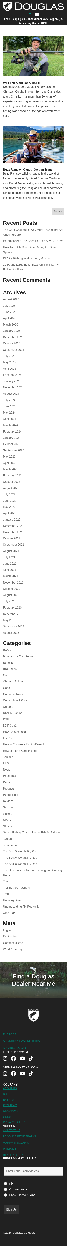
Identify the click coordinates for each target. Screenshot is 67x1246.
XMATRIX (9, 912)
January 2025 (11, 381)
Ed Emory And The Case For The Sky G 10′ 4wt (33, 240)
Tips (5, 881)
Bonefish (8, 662)
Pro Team (10, 1105)
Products (8, 788)
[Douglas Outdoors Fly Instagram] (7, 1059)
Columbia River (13, 694)
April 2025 (9, 368)
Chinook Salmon (13, 681)
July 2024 (9, 400)
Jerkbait (8, 757)
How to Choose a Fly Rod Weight (24, 744)
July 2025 (9, 356)
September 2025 (13, 349)
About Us (10, 1088)
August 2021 (11, 551)
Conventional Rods (15, 700)
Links (7, 1116)
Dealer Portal (14, 1154)
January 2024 (11, 437)
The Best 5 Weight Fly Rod (20, 851)
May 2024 (9, 412)
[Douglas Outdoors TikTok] (33, 1059)
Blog (7, 1094)
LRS (6, 763)
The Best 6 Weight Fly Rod (20, 857)
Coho (6, 687)
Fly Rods (8, 738)
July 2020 (9, 601)
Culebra (8, 706)
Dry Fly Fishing (12, 712)
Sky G (7, 819)
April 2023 (9, 463)
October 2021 (11, 538)
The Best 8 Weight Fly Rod (20, 863)
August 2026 (11, 299)
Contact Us (11, 1130)
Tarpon (7, 838)
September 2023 (13, 450)
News (6, 769)
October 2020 (11, 588)
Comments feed (13, 942)
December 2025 (13, 337)
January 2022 (11, 519)
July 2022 (9, 494)
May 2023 (9, 456)
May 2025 (9, 362)
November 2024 (13, 387)
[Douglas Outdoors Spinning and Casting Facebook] (15, 1074)
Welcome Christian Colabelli (22, 82)
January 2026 (11, 330)
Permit (7, 782)
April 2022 (9, 513)
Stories (7, 826)
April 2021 (9, 569)
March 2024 (10, 425)
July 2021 (9, 557)
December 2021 (13, 525)
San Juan (9, 807)
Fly (11, 1183)
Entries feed (10, 936)
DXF (6, 719)
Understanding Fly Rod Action (22, 906)
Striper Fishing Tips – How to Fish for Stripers (31, 832)
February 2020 (12, 607)
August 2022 (11, 488)
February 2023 (12, 475)
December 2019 (13, 613)
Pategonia (9, 775)
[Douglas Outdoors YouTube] (24, 1059)
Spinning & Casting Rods (21, 1041)
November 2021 (13, 532)
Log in (7, 930)
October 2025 (11, 343)
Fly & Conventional (22, 1195)
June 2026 (9, 312)
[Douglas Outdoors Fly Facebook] (15, 1059)
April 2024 (9, 418)
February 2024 (12, 431)
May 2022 (9, 506)
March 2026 (10, 324)
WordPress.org (12, 949)
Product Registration (20, 1136)
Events (8, 1099)
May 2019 (9, 620)
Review (8, 801)
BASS (7, 650)
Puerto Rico (10, 794)
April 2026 (9, 318)
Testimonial (10, 845)
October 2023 (11, 444)
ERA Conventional (15, 731)
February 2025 (12, 374)
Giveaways (11, 1110)
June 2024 (9, 406)
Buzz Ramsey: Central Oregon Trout (27, 169)
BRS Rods (10, 669)
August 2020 (11, 595)
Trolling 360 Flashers (16, 887)
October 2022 (11, 481)
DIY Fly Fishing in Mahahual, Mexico (26, 258)
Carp (6, 675)
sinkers (7, 813)
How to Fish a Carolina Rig (20, 750)
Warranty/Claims (16, 1142)
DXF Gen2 (10, 725)
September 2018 (13, 626)
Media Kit (9, 1148)
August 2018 (11, 632)
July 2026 (9, 305)
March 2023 (10, 469)
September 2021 (13, 544)
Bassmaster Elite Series (18, 656)
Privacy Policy (14, 1122)
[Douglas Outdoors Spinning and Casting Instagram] (7, 1074)
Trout (6, 893)
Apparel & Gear (14, 1047)
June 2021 (9, 563)
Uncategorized (12, 900)
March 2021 (10, 576)
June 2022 (9, 500)
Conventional (18, 1189)
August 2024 (11, 393)
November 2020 (13, 582)
